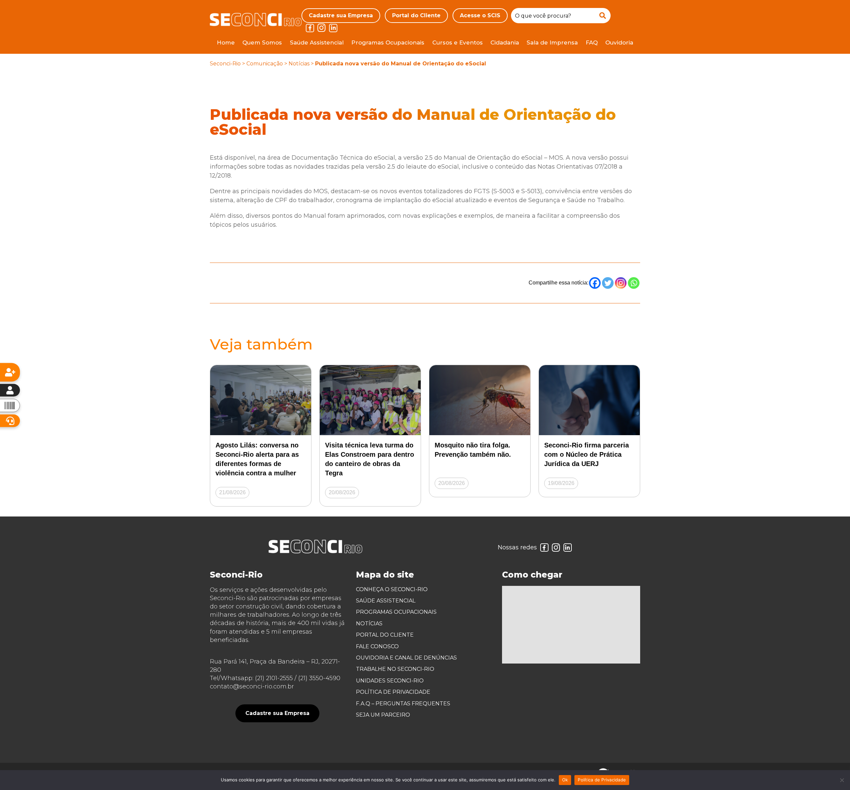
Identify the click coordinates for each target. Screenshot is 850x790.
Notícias (299, 63)
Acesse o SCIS (480, 15)
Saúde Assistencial (317, 42)
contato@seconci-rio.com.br (252, 686)
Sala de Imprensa (552, 42)
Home (226, 42)
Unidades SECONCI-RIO (390, 680)
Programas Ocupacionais (387, 42)
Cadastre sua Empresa (341, 15)
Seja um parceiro (383, 715)
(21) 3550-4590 (319, 678)
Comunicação (264, 63)
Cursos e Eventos (457, 42)
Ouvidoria (619, 42)
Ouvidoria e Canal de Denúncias (406, 658)
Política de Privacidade (393, 692)
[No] (841, 780)
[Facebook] (595, 283)
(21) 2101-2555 (274, 678)
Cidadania (504, 42)
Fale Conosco (377, 646)
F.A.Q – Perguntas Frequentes (403, 703)
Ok (565, 779)
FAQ (592, 42)
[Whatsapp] (633, 283)
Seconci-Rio (225, 63)
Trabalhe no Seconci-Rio (395, 669)
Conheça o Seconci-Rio (392, 589)
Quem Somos (262, 42)
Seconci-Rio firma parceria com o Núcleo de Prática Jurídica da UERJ (586, 454)
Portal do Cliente (416, 15)
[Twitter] (608, 283)
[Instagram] (621, 283)
